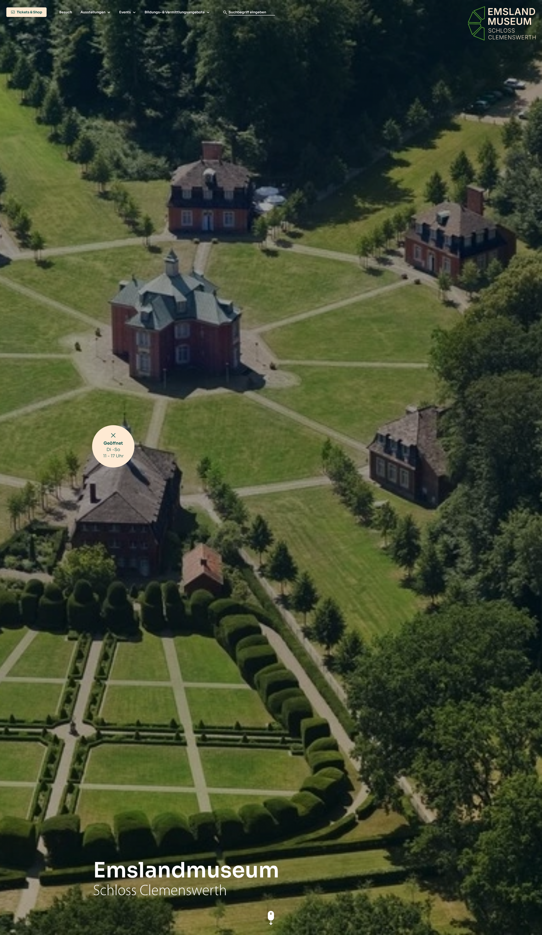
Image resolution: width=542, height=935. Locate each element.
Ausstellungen (92, 12)
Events (125, 12)
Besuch (65, 12)
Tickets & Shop (29, 12)
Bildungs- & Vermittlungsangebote (175, 12)
